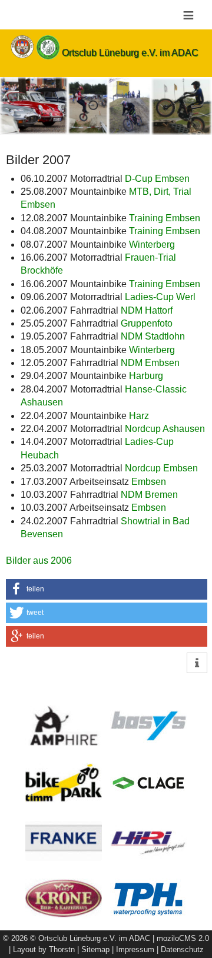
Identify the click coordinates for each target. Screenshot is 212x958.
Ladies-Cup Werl (160, 297)
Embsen (148, 482)
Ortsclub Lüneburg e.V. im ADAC (130, 53)
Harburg (146, 376)
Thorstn (62, 949)
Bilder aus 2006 (39, 560)
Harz (139, 416)
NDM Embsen (152, 363)
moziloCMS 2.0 (183, 938)
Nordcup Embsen (161, 468)
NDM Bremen (149, 495)
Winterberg (152, 244)
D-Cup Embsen (157, 179)
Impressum (135, 949)
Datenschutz (182, 949)
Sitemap (95, 949)
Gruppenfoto (147, 323)
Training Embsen (164, 218)
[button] (106, 589)
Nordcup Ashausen (165, 429)
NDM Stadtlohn (153, 336)
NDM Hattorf (147, 310)
